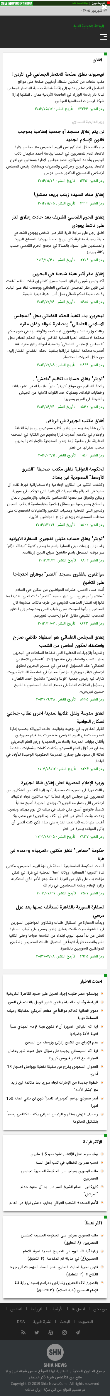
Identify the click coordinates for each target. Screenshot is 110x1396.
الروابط (36, 1309)
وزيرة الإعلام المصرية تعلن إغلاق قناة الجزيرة (62, 783)
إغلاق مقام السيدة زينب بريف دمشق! (69, 195)
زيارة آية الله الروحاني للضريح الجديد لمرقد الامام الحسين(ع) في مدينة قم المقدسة (60, 1255)
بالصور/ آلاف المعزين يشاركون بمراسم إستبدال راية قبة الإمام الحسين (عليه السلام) (56, 1287)
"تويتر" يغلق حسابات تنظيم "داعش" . (68, 379)
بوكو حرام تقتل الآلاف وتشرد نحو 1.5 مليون (64, 1154)
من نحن (100, 1309)
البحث (65, 1322)
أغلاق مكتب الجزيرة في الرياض (74, 421)
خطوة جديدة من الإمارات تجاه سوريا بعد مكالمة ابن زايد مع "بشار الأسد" (54, 1086)
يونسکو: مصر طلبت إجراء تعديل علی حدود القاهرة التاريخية (52, 994)
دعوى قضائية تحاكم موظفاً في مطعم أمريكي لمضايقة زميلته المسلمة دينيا (52, 1014)
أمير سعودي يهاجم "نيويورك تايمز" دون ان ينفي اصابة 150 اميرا (52, 1102)
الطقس (16, 1309)
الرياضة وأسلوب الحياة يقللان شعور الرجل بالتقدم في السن (53, 1002)
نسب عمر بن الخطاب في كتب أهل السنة (66, 1163)
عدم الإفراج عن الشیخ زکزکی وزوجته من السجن (61, 1042)
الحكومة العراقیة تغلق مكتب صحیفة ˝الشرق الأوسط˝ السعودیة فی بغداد (62, 474)
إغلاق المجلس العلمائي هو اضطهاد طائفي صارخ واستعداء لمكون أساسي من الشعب (58, 642)
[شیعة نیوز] (55, 3)
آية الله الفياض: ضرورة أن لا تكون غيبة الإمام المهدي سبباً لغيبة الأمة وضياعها (54, 1030)
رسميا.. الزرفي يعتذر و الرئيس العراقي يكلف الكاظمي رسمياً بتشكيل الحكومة (52, 1118)
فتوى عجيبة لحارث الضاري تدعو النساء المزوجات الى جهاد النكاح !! (54, 1271)
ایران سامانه (33, 1390)
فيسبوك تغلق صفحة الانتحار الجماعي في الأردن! (58, 75)
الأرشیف (57, 1309)
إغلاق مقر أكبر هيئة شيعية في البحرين (68, 274)
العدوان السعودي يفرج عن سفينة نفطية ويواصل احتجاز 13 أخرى (52, 1070)
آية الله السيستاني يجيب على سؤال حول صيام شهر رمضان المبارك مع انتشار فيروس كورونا (53, 1055)
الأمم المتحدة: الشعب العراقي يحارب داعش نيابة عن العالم (53, 1203)
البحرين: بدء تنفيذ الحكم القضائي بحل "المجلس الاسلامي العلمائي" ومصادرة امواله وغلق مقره (58, 320)
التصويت (85, 1322)
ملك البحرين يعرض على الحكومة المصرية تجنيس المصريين (59, 1175)
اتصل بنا (78, 1309)
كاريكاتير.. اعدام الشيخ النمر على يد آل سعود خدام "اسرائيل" (59, 1191)
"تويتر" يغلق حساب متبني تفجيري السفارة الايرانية (56, 539)
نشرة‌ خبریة (42, 1322)
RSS (21, 1322)
